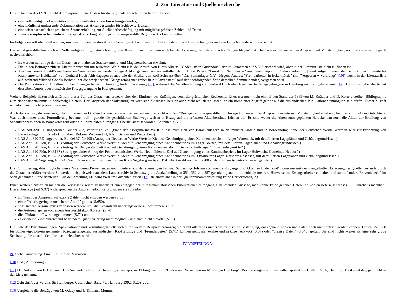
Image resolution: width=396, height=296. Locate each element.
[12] (340, 84)
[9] (305, 71)
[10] (341, 75)
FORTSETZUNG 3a (198, 244)
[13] (145, 177)
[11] (151, 84)
